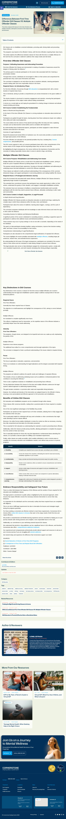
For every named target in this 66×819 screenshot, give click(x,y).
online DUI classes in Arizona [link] (21, 513)
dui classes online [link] (39, 591)
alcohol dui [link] (49, 588)
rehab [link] (11, 593)
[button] (62, 39)
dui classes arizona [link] (30, 591)
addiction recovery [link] (19, 588)
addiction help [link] (10, 588)
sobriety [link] (15, 593)
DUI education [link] (33, 89)
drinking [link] (16, 591)
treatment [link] (21, 593)
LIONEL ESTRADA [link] (36, 637)
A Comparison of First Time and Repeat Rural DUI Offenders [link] (23, 543)
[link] (1, 8)
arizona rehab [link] (5, 591)
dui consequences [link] (48, 591)
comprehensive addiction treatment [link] (28, 527)
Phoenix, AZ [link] (20, 798)
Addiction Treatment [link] (28, 588)
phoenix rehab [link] (5, 593)
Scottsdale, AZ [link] (53, 799)
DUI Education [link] (6, 15)
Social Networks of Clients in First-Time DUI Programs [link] (22, 541)
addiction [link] (4, 588)
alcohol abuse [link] (42, 588)
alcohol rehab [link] (55, 588)
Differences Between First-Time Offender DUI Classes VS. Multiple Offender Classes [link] (26, 609)
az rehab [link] (11, 591)
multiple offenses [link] (42, 236)
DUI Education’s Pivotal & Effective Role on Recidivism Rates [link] (19, 615)
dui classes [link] (22, 591)
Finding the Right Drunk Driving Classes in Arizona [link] (16, 604)
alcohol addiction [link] (35, 532)
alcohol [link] (36, 588)
